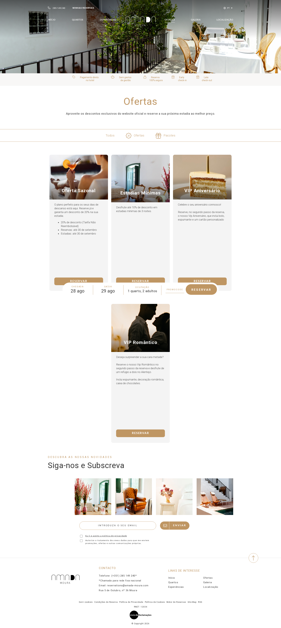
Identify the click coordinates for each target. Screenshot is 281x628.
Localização (225, 20)
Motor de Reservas (176, 602)
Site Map (192, 602)
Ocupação (142, 287)
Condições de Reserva (106, 602)
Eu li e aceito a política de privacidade (106, 536)
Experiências (108, 20)
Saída (108, 286)
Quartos (77, 20)
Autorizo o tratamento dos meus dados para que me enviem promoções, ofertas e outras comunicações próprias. (117, 541)
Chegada (78, 286)
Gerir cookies (86, 602)
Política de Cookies (155, 602)
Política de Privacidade (131, 602)
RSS (200, 602)
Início (51, 20)
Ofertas (170, 20)
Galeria (196, 20)
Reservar (78, 281)
